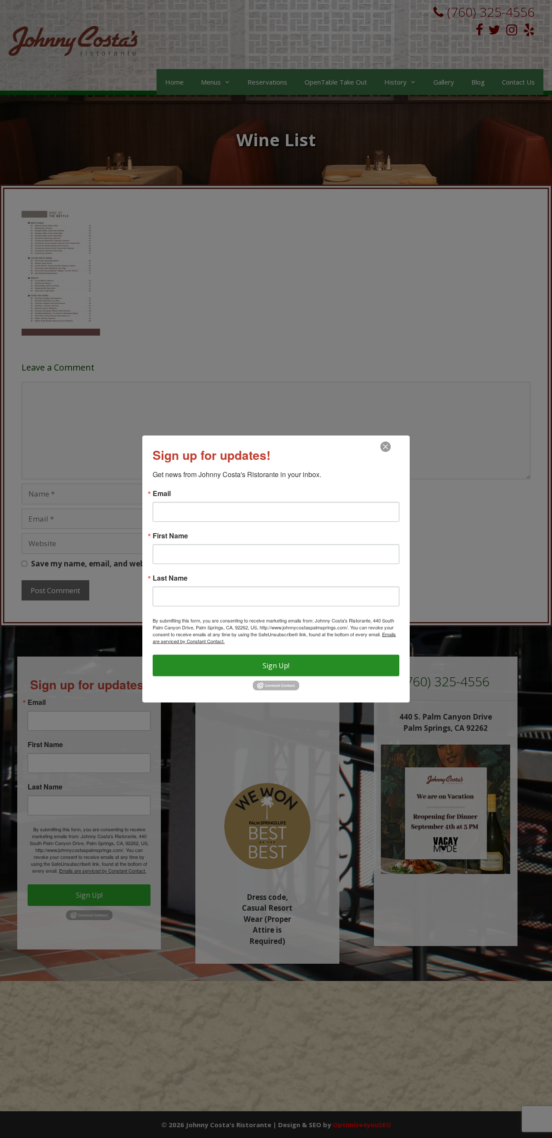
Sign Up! (276, 665)
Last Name (170, 578)
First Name (170, 535)
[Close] (385, 447)
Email (162, 493)
